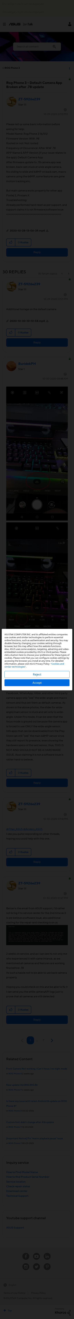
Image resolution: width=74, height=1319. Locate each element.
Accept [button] (37, 683)
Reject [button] (37, 674)
